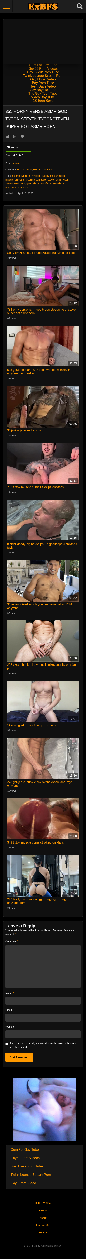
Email (9, 1010)
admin (16, 163)
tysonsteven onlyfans (17, 187)
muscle (9, 179)
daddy (45, 175)
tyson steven (33, 179)
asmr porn (35, 175)
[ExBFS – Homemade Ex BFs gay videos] (43, 6)
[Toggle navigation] (6, 6)
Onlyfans (48, 169)
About (43, 1217)
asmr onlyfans (20, 175)
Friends (43, 1232)
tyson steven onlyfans (38, 183)
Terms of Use (43, 1225)
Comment (11, 941)
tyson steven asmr (51, 179)
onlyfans (19, 179)
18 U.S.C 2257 (43, 1203)
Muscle (37, 169)
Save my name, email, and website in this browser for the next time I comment (44, 1045)
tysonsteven (59, 183)
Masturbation (24, 169)
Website (10, 1026)
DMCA (43, 1210)
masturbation (57, 175)
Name (9, 993)
